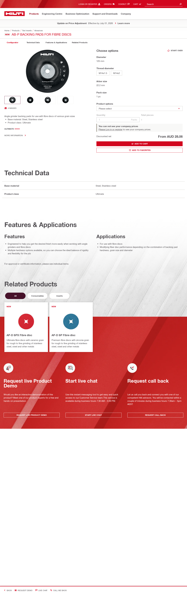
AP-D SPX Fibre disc (19, 335)
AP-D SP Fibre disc (63, 335)
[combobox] (164, 4)
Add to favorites (141, 150)
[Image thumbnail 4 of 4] (65, 100)
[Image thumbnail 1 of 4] (12, 100)
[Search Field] (180, 4)
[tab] (12, 43)
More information (13, 135)
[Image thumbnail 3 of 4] (48, 100)
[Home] (14, 13)
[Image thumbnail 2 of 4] (30, 100)
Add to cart (141, 144)
